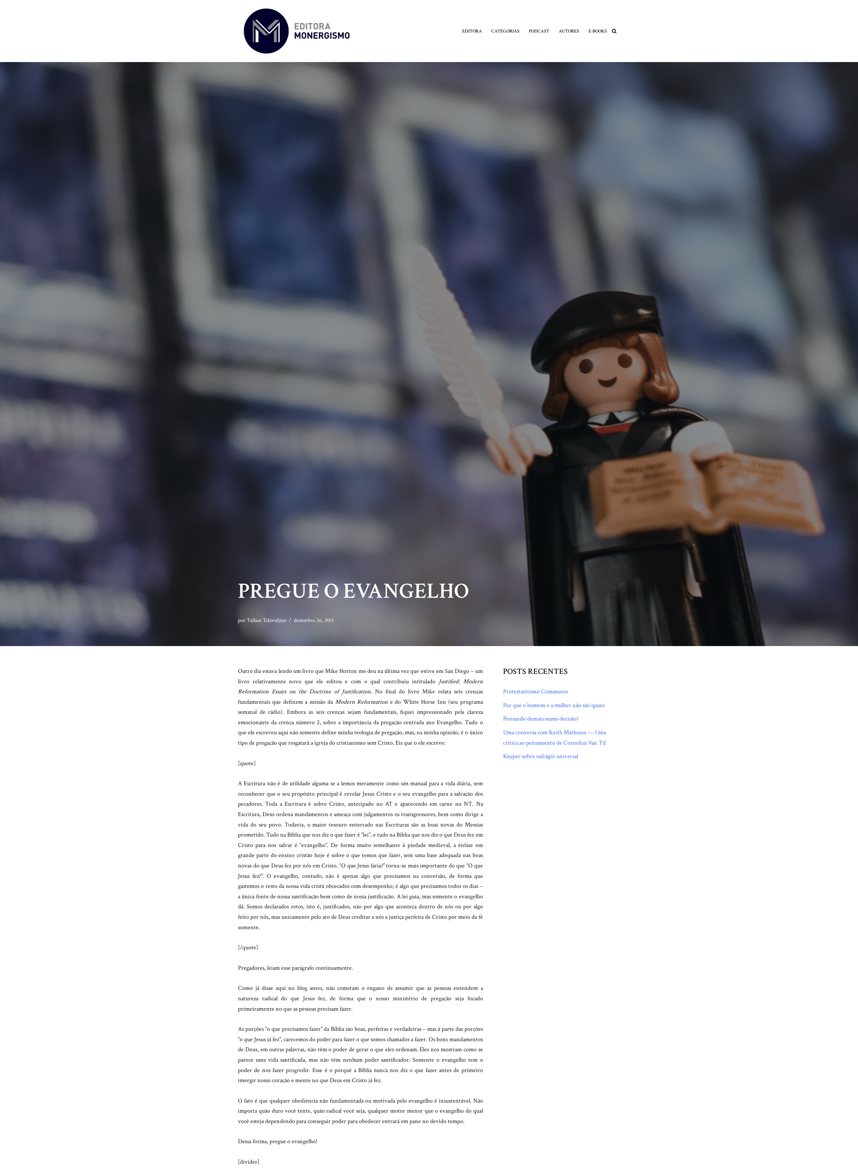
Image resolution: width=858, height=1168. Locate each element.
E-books (598, 31)
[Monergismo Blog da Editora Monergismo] (296, 31)
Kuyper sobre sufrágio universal (540, 756)
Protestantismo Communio (535, 691)
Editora (472, 31)
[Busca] (614, 31)
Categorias (505, 31)
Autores (569, 31)
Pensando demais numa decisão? (540, 719)
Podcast (539, 31)
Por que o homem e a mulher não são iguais (554, 705)
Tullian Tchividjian (266, 620)
